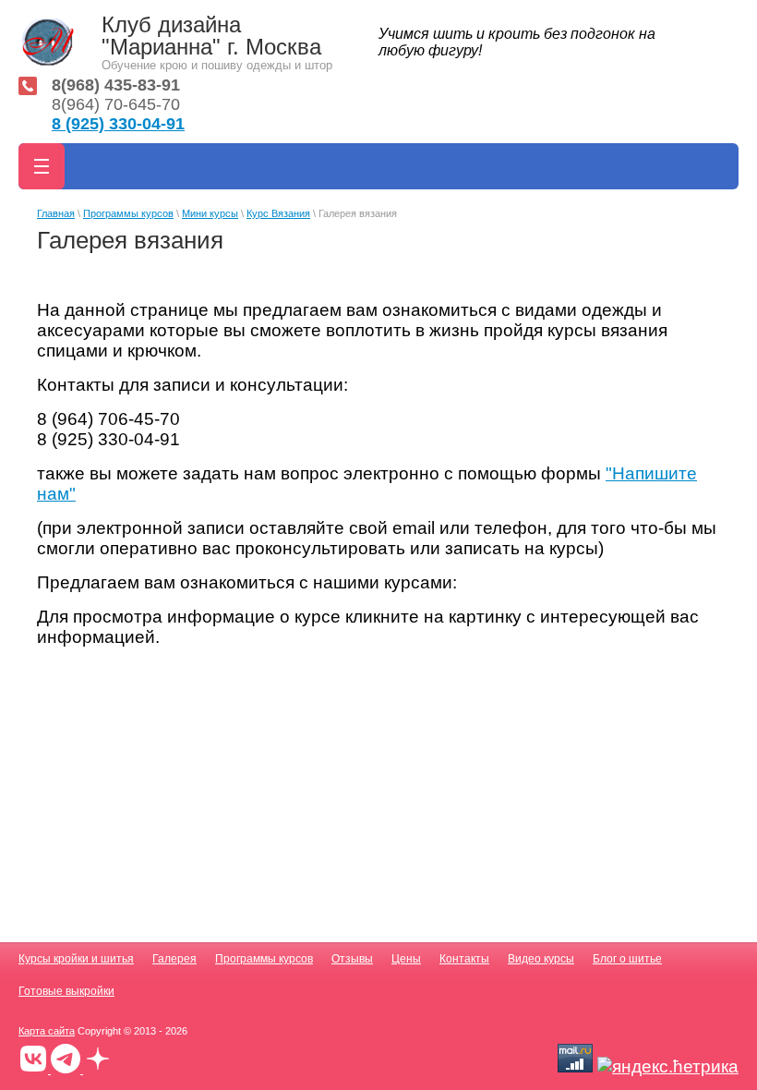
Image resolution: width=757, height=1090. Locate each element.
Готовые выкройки (66, 991)
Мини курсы (210, 213)
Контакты (464, 958)
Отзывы (352, 958)
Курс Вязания (278, 213)
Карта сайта (46, 1030)
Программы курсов (128, 213)
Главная (56, 213)
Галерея (174, 958)
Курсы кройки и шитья (76, 958)
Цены (406, 958)
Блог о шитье (627, 958)
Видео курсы (541, 958)
